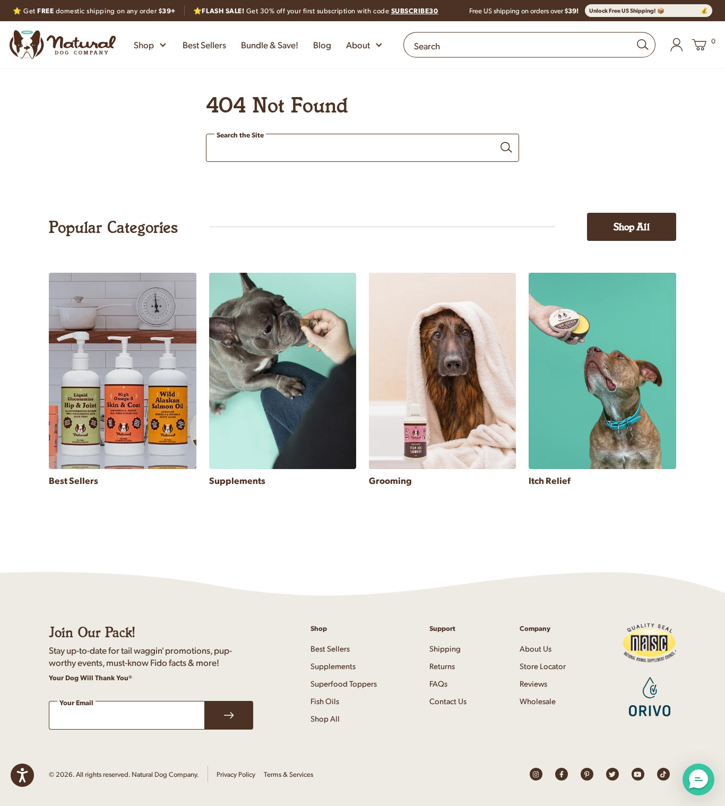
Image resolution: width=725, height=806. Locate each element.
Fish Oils (324, 701)
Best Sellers (204, 44)
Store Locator (543, 666)
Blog (322, 44)
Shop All (632, 226)
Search (427, 45)
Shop (144, 44)
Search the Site (240, 135)
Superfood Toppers (343, 683)
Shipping (445, 648)
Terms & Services (288, 774)
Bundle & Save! (269, 44)
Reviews (533, 683)
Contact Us (448, 701)
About (358, 44)
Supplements (333, 666)
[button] (698, 779)
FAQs (438, 683)
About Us (535, 648)
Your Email (76, 702)
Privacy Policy (236, 774)
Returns (442, 666)
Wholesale (538, 701)
